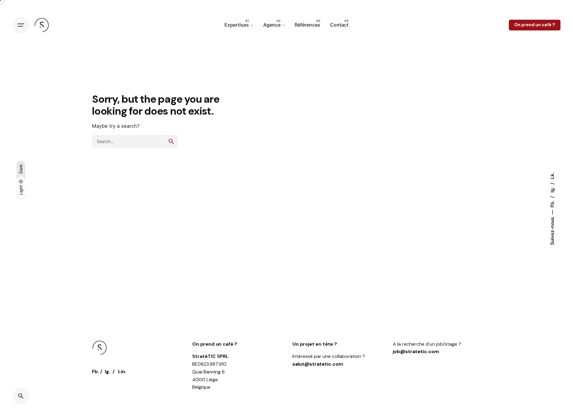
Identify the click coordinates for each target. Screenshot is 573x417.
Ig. (552, 189)
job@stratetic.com (416, 351)
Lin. (122, 371)
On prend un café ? (534, 25)
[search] (171, 141)
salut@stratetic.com (317, 364)
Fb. (552, 203)
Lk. (552, 175)
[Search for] (135, 141)
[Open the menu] (21, 25)
